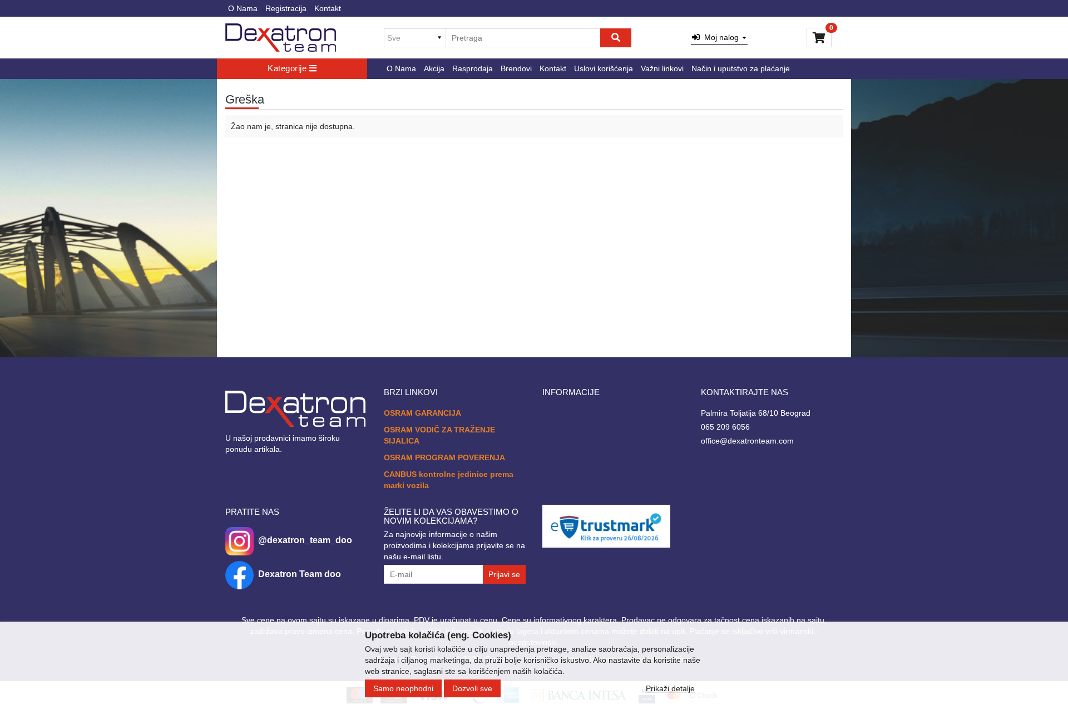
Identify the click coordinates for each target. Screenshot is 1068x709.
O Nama (243, 8)
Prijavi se (504, 574)
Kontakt (327, 8)
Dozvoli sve (472, 688)
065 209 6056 (725, 426)
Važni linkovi (662, 68)
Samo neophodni (403, 688)
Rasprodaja (472, 68)
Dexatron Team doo (299, 574)
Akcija (434, 68)
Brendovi (516, 68)
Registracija (285, 8)
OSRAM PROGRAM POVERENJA (444, 457)
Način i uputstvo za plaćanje (740, 68)
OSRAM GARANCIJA (422, 412)
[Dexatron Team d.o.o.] (280, 37)
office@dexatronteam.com (747, 440)
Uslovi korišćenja (603, 68)
